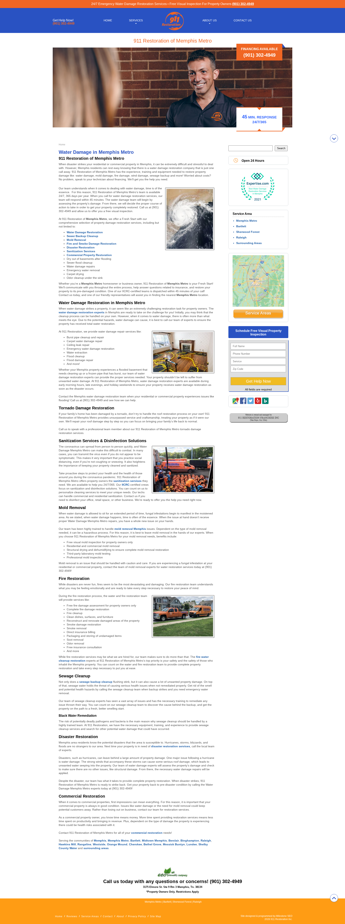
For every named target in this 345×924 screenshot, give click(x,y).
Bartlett (241, 226)
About (120, 916)
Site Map (155, 916)
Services (136, 20)
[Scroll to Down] (334, 138)
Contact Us (243, 20)
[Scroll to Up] (334, 898)
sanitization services (127, 480)
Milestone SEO (284, 916)
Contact (108, 916)
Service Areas (90, 916)
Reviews (71, 916)
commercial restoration (147, 832)
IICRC (125, 484)
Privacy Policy (137, 916)
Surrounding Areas (249, 243)
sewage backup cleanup (96, 681)
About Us (209, 20)
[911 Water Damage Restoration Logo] (172, 30)
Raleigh (241, 237)
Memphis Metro (246, 220)
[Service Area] (258, 318)
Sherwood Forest (248, 231)
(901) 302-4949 (243, 4)
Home (108, 20)
